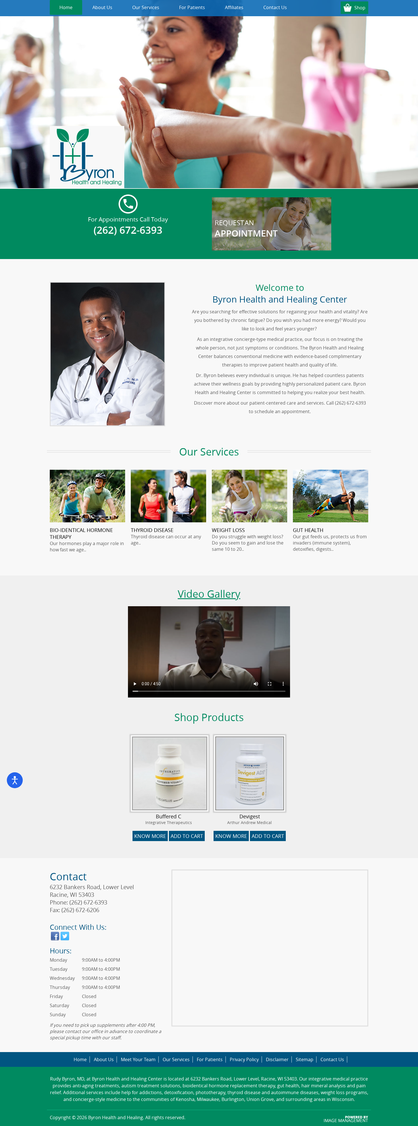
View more (271, 224)
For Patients (192, 7)
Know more (150, 836)
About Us (102, 7)
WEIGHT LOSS (228, 530)
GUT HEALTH (308, 530)
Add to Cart (187, 836)
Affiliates (234, 7)
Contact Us (275, 7)
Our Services (145, 7)
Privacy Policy (244, 1059)
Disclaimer (277, 1059)
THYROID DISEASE (152, 530)
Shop (359, 8)
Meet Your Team (138, 1059)
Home (66, 7)
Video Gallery (209, 594)
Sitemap (304, 1059)
